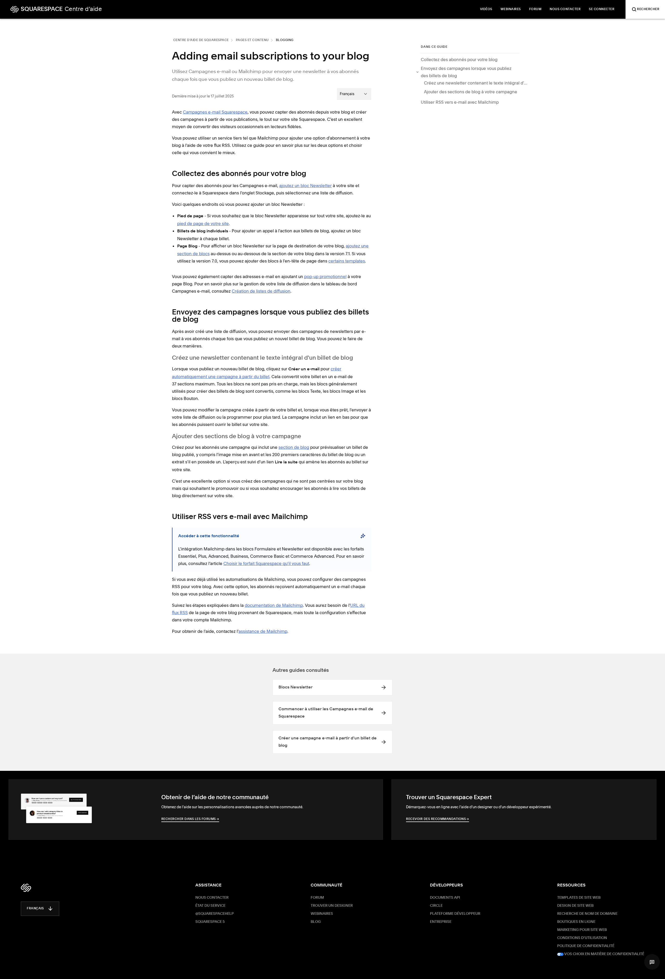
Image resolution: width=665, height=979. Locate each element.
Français (35, 908)
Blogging (285, 40)
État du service (210, 906)
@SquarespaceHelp (214, 914)
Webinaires (322, 914)
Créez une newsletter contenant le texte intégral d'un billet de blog (476, 83)
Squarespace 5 (210, 922)
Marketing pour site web (582, 930)
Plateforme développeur (455, 914)
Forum (317, 897)
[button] (652, 962)
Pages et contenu (252, 40)
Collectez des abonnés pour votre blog (459, 59)
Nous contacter (212, 897)
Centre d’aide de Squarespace (201, 40)
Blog (316, 922)
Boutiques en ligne (576, 922)
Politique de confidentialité (585, 946)
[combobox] (354, 94)
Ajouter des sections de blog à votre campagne (470, 91)
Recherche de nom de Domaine (587, 914)
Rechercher (648, 9)
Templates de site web (579, 897)
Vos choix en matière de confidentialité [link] (603, 954)
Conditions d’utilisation (582, 938)
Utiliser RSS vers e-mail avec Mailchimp (460, 102)
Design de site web (575, 906)
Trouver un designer (332, 906)
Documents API (445, 897)
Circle (436, 906)
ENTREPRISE (440, 922)
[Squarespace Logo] (26, 888)
